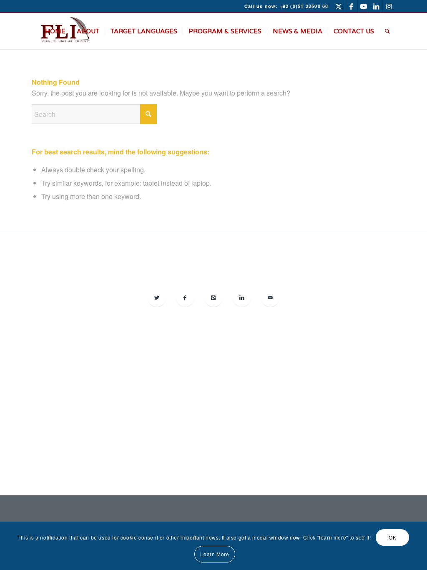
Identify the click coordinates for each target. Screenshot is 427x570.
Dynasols (322, 394)
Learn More (214, 553)
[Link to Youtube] (364, 6)
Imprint (202, 411)
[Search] (387, 31)
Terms (242, 411)
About (184, 411)
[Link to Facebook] (351, 6)
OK (392, 537)
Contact (222, 411)
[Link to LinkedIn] (376, 6)
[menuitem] (55, 31)
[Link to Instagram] (389, 6)
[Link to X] (339, 6)
